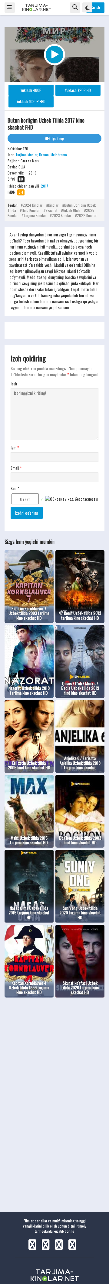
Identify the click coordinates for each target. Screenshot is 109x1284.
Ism (15, 448)
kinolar (53, 205)
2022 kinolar (87, 215)
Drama (44, 154)
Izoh (14, 384)
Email (16, 468)
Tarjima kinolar (26, 154)
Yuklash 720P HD (78, 90)
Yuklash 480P (30, 90)
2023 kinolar (61, 215)
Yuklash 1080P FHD (30, 101)
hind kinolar (31, 210)
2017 (44, 185)
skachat (51, 210)
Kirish (95, 7)
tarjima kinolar (35, 215)
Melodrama (59, 154)
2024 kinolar (32, 205)
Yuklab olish (71, 210)
